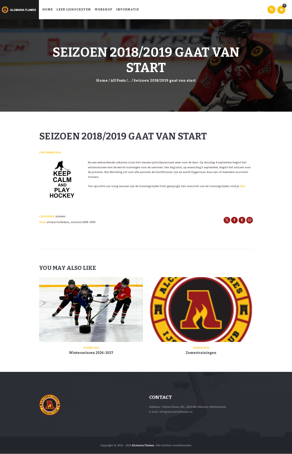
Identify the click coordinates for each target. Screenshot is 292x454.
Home (102, 80)
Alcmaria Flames (58, 222)
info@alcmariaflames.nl (175, 412)
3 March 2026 (201, 347)
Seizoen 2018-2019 (83, 222)
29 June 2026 (91, 347)
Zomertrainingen (201, 353)
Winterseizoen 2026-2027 (91, 353)
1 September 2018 (50, 152)
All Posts (118, 80)
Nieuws (60, 216)
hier (242, 186)
